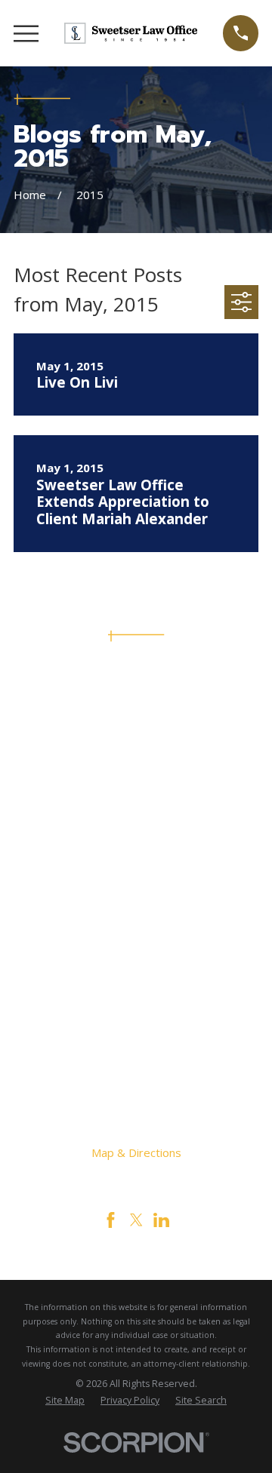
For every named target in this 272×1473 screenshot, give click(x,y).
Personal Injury (136, 917)
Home (136, 877)
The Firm (136, 897)
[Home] (130, 33)
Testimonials (136, 979)
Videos (136, 999)
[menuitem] (65, 1401)
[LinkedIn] (161, 1220)
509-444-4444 (136, 736)
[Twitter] (136, 1220)
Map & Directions (136, 1152)
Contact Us (136, 958)
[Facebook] (111, 1220)
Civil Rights (136, 938)
